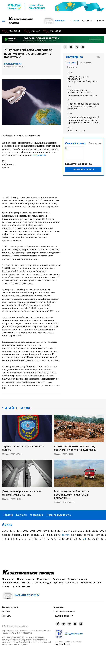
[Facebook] (65, 47)
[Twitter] (71, 47)
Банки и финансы (77, 579)
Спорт (5, 586)
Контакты (21, 515)
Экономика (59, 579)
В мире (98, 582)
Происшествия (12, 64)
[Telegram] (77, 47)
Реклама (8, 515)
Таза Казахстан (20, 586)
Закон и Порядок (41, 582)
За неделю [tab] (85, 63)
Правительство (26, 579)
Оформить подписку (83, 169)
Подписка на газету (63, 616)
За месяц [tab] (72, 67)
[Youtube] (75, 624)
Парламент (43, 579)
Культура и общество (66, 582)
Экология (86, 582)
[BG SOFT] (68, 642)
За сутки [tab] (71, 63)
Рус (99, 21)
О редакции (36, 515)
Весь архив (95, 143)
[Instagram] (81, 624)
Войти (76, 21)
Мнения (25, 582)
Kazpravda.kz (39, 154)
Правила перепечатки (59, 515)
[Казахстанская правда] (20, 21)
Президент (8, 579)
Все (98, 57)
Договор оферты (10, 607)
